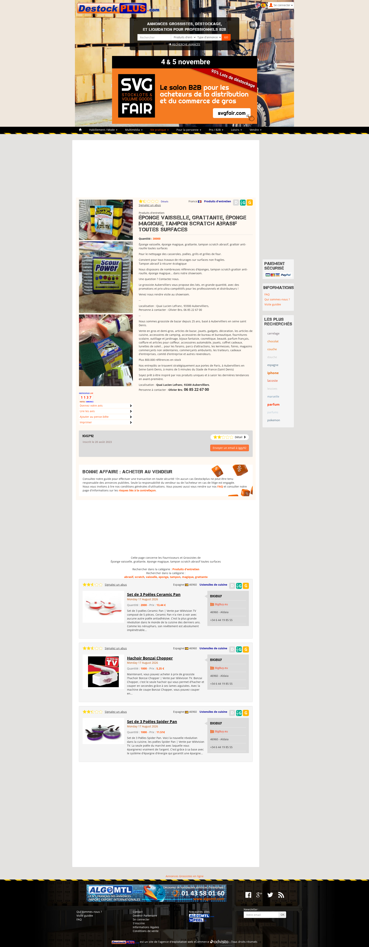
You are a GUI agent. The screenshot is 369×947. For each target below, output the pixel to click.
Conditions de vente (146, 931)
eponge (163, 577)
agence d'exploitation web (176, 942)
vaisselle (151, 577)
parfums (272, 412)
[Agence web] (219, 942)
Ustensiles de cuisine (213, 584)
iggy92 (88, 436)
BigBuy (216, 596)
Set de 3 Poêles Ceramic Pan (153, 594)
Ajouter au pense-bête (94, 416)
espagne (272, 365)
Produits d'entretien (217, 201)
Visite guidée (272, 304)
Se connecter (141, 919)
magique (188, 577)
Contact (138, 912)
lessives (272, 388)
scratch (139, 577)
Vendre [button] (255, 130)
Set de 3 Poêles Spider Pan (152, 721)
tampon (175, 577)
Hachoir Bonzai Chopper (150, 658)
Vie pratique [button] (158, 130)
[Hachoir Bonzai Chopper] (103, 671)
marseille (273, 396)
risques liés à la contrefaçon (137, 490)
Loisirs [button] (235, 130)
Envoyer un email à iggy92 (229, 448)
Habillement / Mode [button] (102, 130)
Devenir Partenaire (145, 915)
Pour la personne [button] (187, 130)
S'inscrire (139, 923)
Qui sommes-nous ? (277, 299)
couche (272, 349)
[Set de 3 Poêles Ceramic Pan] (103, 606)
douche (272, 357)
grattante (201, 577)
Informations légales (146, 927)
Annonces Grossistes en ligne (185, 876)
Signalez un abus (150, 205)
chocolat (272, 341)
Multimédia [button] (133, 130)
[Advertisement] (166, 171)
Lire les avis (87, 411)
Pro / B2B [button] (215, 130)
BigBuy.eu (221, 604)
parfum (273, 404)
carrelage (273, 333)
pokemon (273, 420)
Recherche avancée (185, 44)
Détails (164, 201)
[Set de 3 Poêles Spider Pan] (103, 731)
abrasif (128, 577)
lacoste (272, 380)
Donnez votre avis (91, 405)
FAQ (220, 486)
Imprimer (86, 422)
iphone (273, 373)
